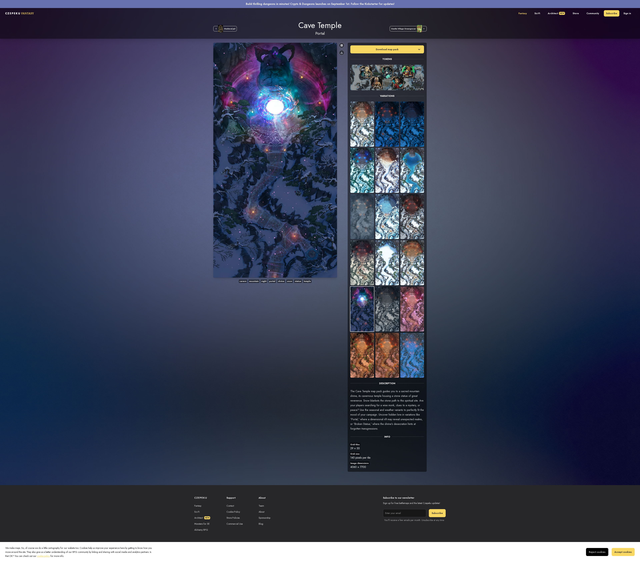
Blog (261, 523)
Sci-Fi (537, 13)
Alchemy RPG (201, 529)
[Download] (341, 52)
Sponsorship (264, 517)
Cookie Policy (233, 511)
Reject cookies (597, 552)
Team (261, 505)
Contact (230, 505)
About (261, 511)
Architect (556, 13)
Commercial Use (234, 523)
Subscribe (611, 13)
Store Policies (233, 517)
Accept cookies (623, 552)
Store (576, 13)
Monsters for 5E (202, 523)
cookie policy (43, 556)
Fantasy (522, 13)
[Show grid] (341, 45)
